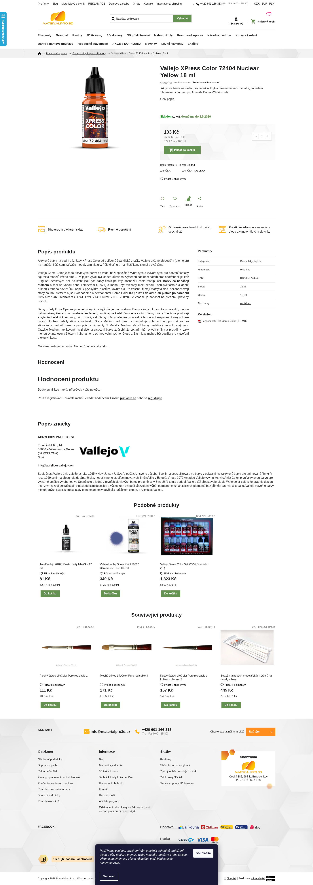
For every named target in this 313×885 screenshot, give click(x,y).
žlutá (243, 286)
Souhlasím (203, 853)
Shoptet (231, 878)
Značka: (193, 170)
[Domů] (40, 53)
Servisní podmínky (49, 795)
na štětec (245, 303)
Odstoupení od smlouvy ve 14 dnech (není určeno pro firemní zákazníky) (124, 809)
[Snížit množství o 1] (256, 136)
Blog (55, 3)
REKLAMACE (96, 3)
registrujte (155, 398)
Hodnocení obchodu (111, 783)
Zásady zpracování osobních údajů (59, 777)
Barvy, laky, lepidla (250, 261)
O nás (136, 3)
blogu (232, 231)
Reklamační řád (47, 771)
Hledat (182, 18)
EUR (264, 3)
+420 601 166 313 (156, 730)
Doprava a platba (119, 3)
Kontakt (148, 3)
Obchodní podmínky (50, 759)
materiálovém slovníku (255, 231)
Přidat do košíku (184, 149)
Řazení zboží (107, 795)
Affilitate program (109, 801)
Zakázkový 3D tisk (171, 777)
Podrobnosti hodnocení (206, 82)
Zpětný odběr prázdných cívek (178, 771)
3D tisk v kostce (108, 771)
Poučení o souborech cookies (55, 783)
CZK (257, 3)
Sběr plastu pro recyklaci (175, 765)
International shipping (169, 3)
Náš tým (254, 731)
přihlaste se (128, 398)
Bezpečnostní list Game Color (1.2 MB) (224, 320)
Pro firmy (43, 3)
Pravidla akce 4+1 (48, 801)
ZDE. (116, 862)
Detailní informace (217, 99)
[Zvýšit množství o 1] (267, 136)
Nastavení (109, 876)
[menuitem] (44, 34)
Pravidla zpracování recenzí (54, 789)
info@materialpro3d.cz (110, 732)
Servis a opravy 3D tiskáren (177, 783)
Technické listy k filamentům (116, 777)
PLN (271, 3)
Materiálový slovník (73, 3)
